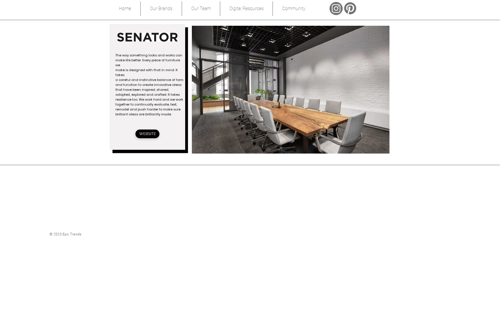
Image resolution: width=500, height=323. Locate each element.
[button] (290, 90)
